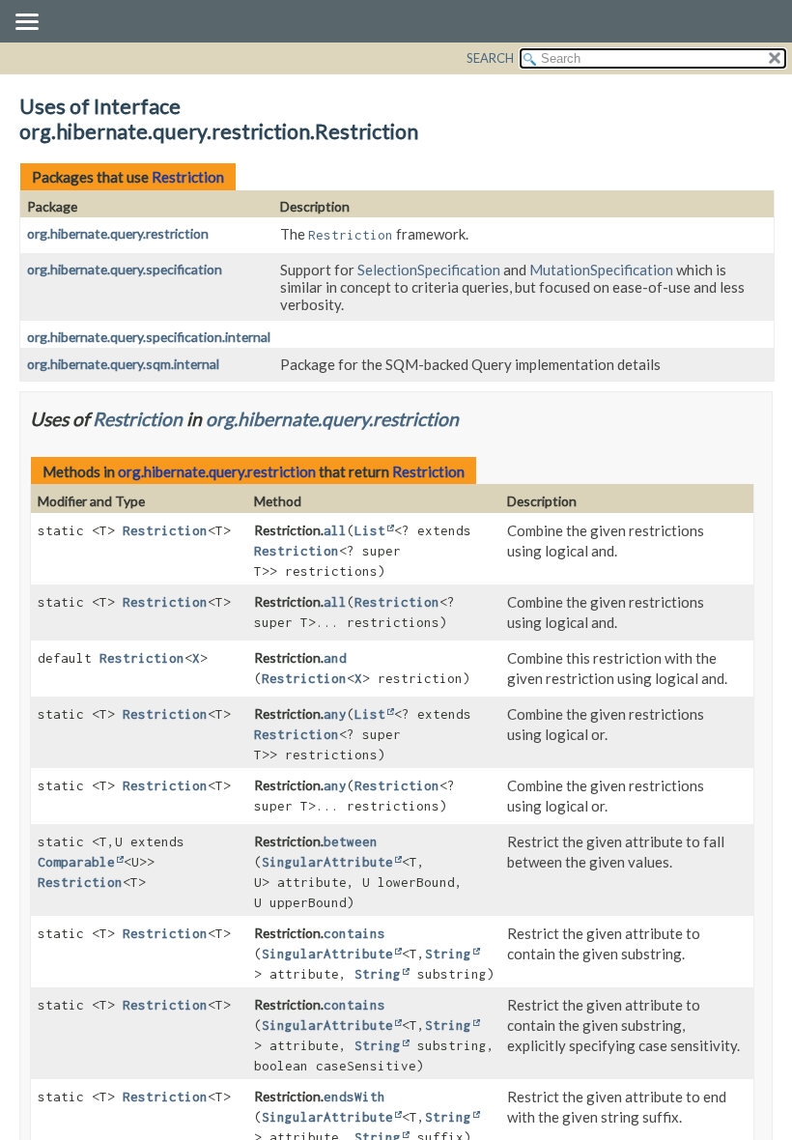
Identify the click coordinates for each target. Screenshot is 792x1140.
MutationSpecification (601, 269)
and (335, 658)
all (335, 530)
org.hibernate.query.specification (124, 269)
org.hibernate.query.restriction (118, 233)
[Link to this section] (471, 419)
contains (354, 933)
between (351, 841)
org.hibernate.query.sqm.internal (123, 364)
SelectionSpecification (428, 269)
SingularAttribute (327, 861)
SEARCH (490, 58)
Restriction (188, 176)
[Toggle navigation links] (26, 23)
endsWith (354, 1096)
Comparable (76, 861)
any (335, 714)
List (369, 530)
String (448, 953)
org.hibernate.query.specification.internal (148, 336)
